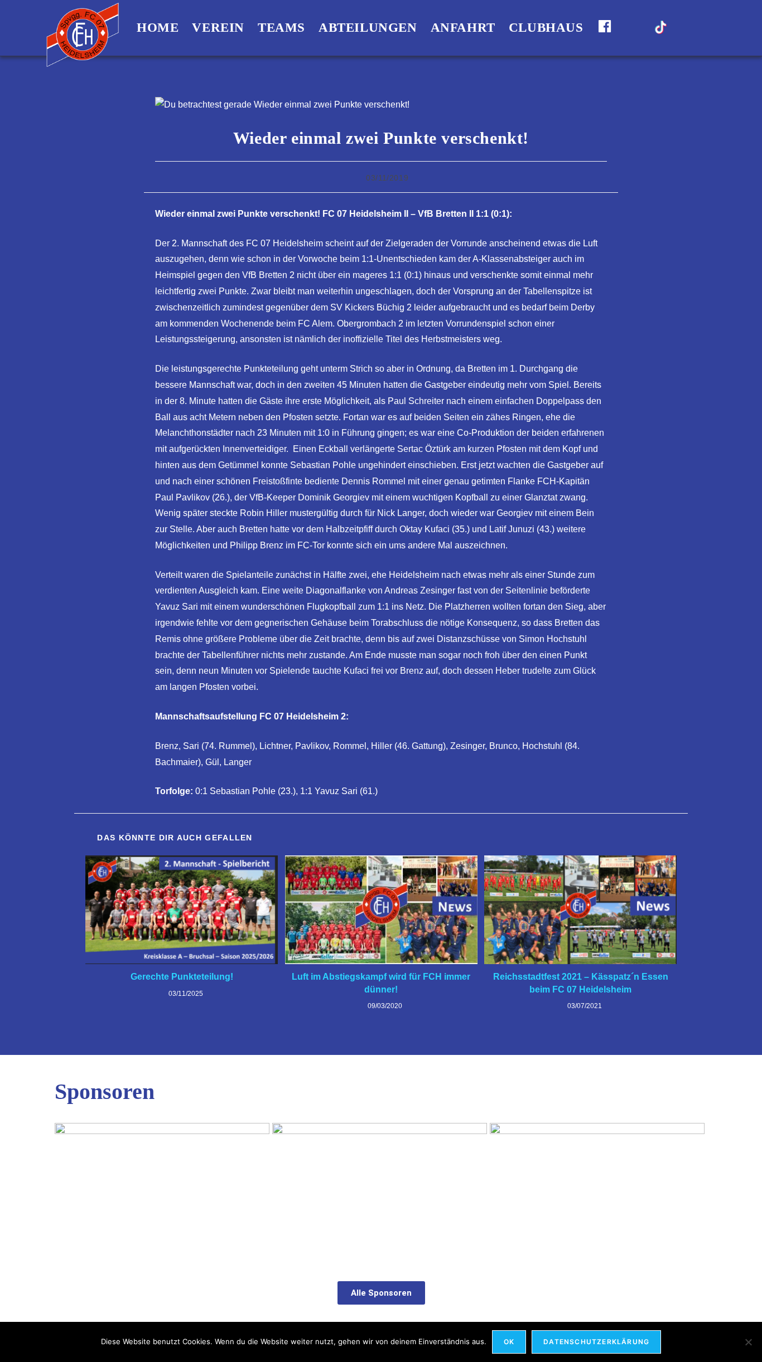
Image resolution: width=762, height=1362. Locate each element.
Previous (68, 1187)
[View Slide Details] (162, 1190)
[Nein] (748, 1342)
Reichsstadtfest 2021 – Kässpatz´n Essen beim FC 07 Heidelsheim (580, 983)
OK (509, 1341)
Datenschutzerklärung (596, 1341)
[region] (381, 1190)
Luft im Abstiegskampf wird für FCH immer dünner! (381, 983)
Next (693, 1187)
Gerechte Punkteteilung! (182, 976)
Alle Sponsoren (381, 1293)
